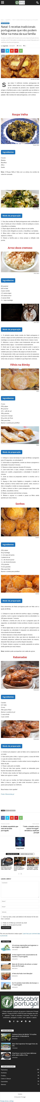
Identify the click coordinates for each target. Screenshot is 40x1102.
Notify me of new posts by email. (12, 925)
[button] (37, 2)
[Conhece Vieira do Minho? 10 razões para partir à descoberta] (6, 1037)
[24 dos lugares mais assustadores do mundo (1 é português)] (6, 957)
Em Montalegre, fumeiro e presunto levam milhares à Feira (19, 868)
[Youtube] (30, 1021)
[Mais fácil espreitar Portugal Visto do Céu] (6, 1046)
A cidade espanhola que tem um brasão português (9, 828)
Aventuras (4, 1072)
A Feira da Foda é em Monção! (22, 973)
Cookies (20, 1094)
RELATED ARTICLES (12, 854)
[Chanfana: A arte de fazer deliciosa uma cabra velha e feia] (7, 861)
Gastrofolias (8, 19)
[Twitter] (22, 1021)
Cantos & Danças (6, 1078)
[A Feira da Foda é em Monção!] (6, 976)
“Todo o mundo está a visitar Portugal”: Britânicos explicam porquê (31, 829)
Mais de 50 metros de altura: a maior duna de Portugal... (24, 965)
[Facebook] (14, 1021)
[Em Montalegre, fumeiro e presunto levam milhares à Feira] (20, 861)
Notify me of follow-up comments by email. (15, 923)
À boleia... (4, 1075)
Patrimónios (4, 1070)
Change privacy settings (7, 1101)
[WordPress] (26, 1021)
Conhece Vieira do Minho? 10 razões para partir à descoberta (24, 1035)
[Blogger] (10, 1021)
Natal (7, 810)
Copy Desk (5, 46)
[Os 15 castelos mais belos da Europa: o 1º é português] (6, 985)
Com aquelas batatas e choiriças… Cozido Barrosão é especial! (32, 868)
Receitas (12, 810)
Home (2, 19)
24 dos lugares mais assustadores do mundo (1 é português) (24, 955)
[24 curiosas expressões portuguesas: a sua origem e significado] (6, 948)
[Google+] (18, 1021)
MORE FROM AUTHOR (27, 854)
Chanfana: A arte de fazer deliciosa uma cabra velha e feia (6, 868)
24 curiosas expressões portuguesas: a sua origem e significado (25, 946)
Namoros (3, 1084)
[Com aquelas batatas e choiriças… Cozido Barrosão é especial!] (33, 861)
